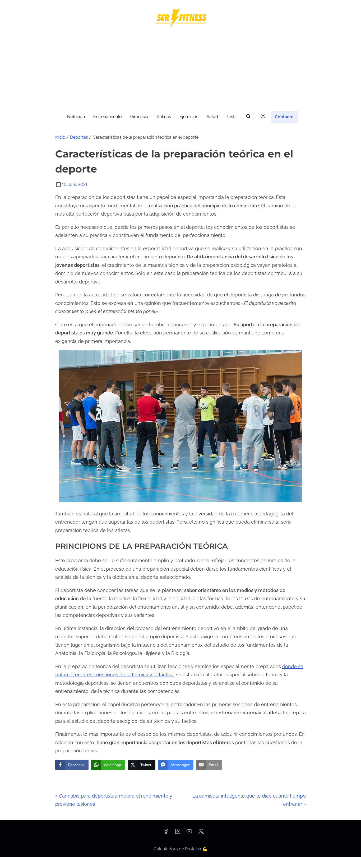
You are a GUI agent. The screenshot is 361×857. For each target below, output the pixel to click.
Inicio (60, 137)
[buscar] (248, 117)
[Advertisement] (180, 70)
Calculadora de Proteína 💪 (180, 848)
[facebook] (166, 833)
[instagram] (177, 833)
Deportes (79, 137)
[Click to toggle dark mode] (263, 116)
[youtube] (189, 833)
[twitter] (201, 833)
